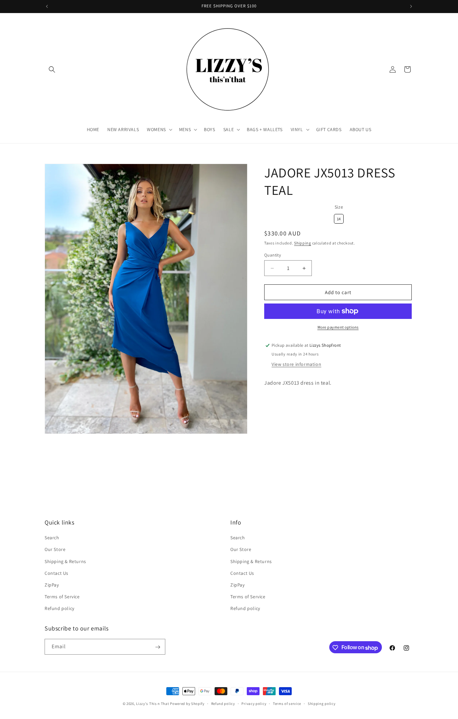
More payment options (338, 327)
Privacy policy (253, 703)
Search (52, 538)
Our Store (55, 549)
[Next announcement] (411, 6)
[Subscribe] (157, 647)
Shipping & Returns (65, 561)
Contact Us (56, 573)
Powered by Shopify (187, 703)
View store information (296, 364)
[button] (52, 69)
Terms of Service (62, 597)
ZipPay (52, 585)
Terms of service (287, 703)
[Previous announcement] (47, 6)
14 (339, 217)
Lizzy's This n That (152, 703)
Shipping (302, 242)
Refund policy (59, 608)
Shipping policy (322, 703)
